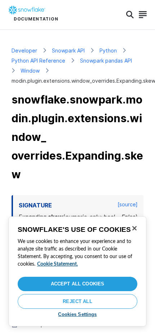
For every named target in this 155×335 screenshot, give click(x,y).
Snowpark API (68, 50)
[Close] (134, 228)
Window (30, 71)
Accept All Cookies (77, 283)
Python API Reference (38, 61)
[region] (77, 271)
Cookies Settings (77, 314)
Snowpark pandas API (106, 61)
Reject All (77, 301)
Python (108, 50)
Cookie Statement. (57, 264)
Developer (24, 50)
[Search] (130, 14)
